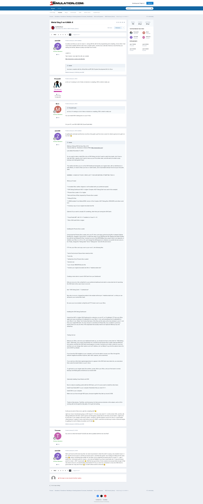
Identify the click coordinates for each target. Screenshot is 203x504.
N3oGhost (60, 27)
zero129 (57, 40)
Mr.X (57, 104)
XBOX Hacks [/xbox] (73, 28)
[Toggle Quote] (67, 65)
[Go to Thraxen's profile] (57, 436)
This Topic (145, 8)
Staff (80, 12)
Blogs (66, 12)
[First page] (52, 35)
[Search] (151, 8)
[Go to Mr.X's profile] (57, 109)
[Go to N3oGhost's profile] (53, 28)
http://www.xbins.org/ (97, 147)
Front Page (52, 12)
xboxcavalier (149, 36)
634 (58, 444)
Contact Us (98, 499)
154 (58, 54)
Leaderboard (96, 12)
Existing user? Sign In (138, 3)
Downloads (73, 12)
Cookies (105, 499)
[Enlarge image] (71, 135)
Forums (60, 12)
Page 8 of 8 (76, 34)
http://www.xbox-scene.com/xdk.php (75, 59)
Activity (59, 8)
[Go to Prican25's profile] (57, 84)
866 (58, 117)
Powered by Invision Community (101, 501)
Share (110, 27)
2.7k (58, 94)
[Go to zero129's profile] (57, 46)
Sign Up (150, 3)
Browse (53, 8)
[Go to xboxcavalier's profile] (143, 37)
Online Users (87, 12)
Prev (55, 34)
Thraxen (58, 430)
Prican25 (57, 79)
